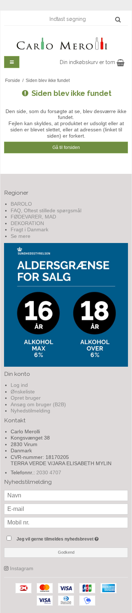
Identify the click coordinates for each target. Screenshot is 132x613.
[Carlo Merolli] (66, 42)
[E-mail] (66, 509)
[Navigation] (11, 62)
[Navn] (66, 495)
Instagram (21, 568)
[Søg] (118, 19)
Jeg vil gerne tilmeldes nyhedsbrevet (63, 537)
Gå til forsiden (66, 147)
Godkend (66, 552)
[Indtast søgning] (85, 19)
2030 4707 (48, 472)
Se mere (20, 236)
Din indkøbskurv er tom (88, 62)
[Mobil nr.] (66, 522)
